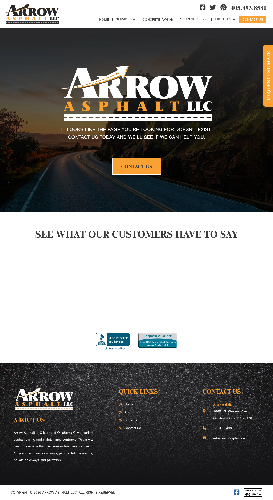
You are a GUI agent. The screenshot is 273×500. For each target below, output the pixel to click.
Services (124, 19)
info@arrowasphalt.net (229, 438)
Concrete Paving (157, 20)
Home (104, 20)
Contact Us (252, 20)
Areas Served (191, 19)
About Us (223, 19)
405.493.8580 (249, 7)
